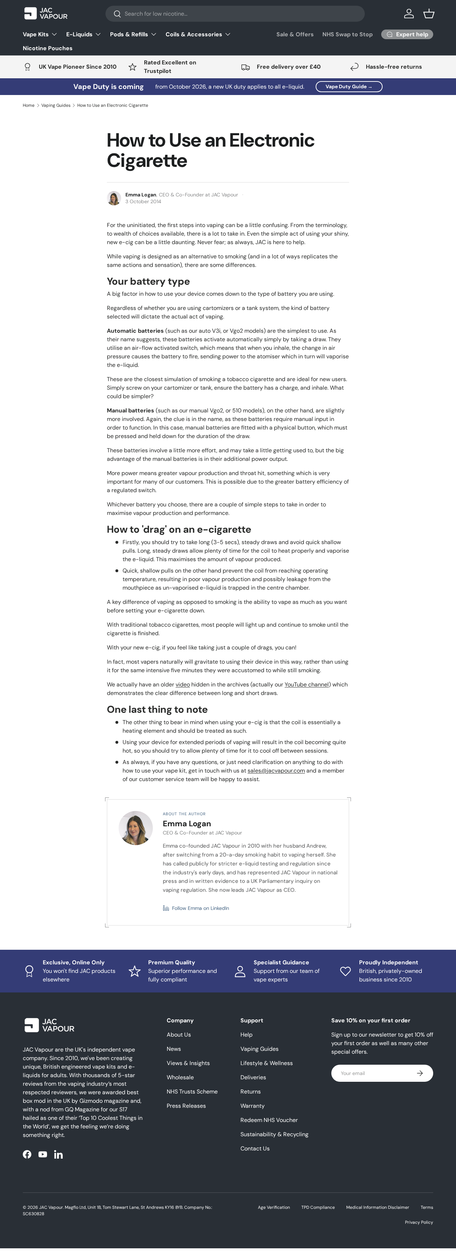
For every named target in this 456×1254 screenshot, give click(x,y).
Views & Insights (188, 1063)
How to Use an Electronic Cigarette (112, 105)
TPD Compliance (318, 1207)
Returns (250, 1091)
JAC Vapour (51, 1207)
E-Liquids (79, 34)
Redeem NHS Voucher (269, 1120)
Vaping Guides (56, 105)
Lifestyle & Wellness (266, 1063)
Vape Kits (36, 34)
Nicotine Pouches (48, 48)
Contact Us (255, 1148)
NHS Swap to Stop (347, 34)
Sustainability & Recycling (274, 1134)
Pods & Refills (129, 34)
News (174, 1049)
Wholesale (180, 1077)
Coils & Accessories (194, 34)
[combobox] (235, 14)
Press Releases (186, 1106)
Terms (427, 1207)
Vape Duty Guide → (349, 86)
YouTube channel (307, 684)
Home (29, 105)
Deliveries (253, 1077)
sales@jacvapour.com (276, 770)
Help (246, 1034)
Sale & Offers (295, 34)
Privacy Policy (419, 1222)
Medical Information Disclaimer (377, 1207)
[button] (429, 13)
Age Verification (274, 1207)
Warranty (252, 1106)
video (183, 684)
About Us (179, 1034)
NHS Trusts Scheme (192, 1091)
